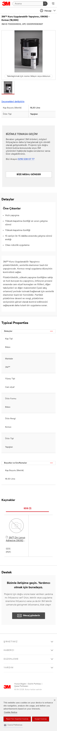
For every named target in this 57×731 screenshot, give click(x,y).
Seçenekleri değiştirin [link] (12, 102)
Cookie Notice (10, 712)
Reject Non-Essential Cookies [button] (17, 719)
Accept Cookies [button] (40, 719)
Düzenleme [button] (11, 659)
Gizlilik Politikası (34, 684)
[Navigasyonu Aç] (53, 4)
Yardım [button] (8, 668)
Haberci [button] (9, 650)
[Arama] (45, 3)
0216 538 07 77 (26, 159)
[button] (13, 725)
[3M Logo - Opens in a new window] (6, 3)
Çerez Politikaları (21, 686)
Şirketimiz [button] (11, 642)
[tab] (27, 508)
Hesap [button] (48, 11)
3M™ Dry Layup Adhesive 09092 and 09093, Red (15, 539)
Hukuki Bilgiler (20, 684)
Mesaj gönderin (31, 615)
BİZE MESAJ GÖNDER (29, 174)
